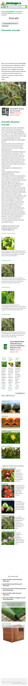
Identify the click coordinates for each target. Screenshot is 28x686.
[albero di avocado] (4, 364)
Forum (9, 6)
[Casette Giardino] (13, 633)
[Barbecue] (13, 611)
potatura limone (6, 431)
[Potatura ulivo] (10, 407)
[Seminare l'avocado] (7, 270)
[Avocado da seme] (7, 324)
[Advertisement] (14, 47)
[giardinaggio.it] (11, 3)
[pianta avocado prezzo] (11, 364)
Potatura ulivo (6, 401)
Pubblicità (23, 683)
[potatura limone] (10, 437)
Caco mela (5, 416)
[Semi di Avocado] (7, 297)
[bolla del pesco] (10, 451)
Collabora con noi (16, 683)
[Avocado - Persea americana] (7, 243)
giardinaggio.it (10, 11)
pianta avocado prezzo (10, 388)
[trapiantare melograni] (8, 475)
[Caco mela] (10, 422)
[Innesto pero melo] (8, 507)
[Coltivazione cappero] (8, 538)
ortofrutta (19, 11)
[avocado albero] (18, 364)
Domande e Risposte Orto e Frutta (11, 13)
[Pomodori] (8, 491)
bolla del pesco (6, 446)
